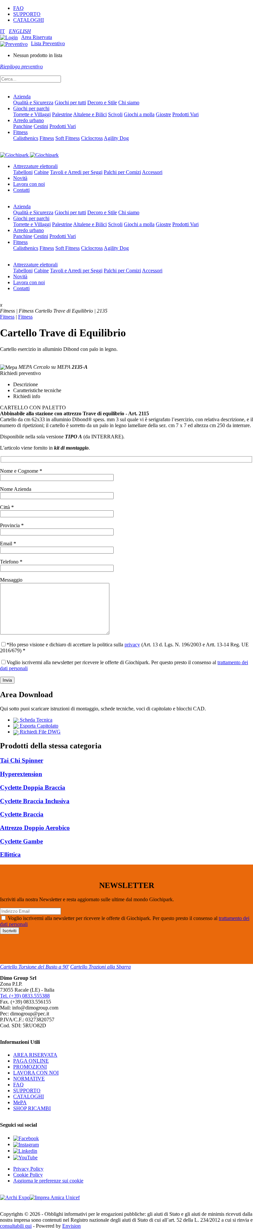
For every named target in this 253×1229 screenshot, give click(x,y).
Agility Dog (116, 138)
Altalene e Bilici (90, 114)
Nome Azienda (15, 489)
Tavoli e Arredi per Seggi (76, 172)
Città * (7, 507)
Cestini (41, 126)
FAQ (18, 8)
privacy (132, 644)
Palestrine (62, 114)
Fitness (20, 132)
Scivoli (115, 114)
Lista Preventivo (48, 43)
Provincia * (12, 525)
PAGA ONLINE (31, 1061)
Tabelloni (23, 172)
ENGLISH (20, 31)
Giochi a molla (139, 114)
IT (2, 31)
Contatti (21, 190)
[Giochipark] (29, 154)
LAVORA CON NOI (36, 1072)
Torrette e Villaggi (32, 114)
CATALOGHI (28, 20)
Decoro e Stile (102, 102)
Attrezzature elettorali (35, 166)
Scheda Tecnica (35, 720)
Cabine (41, 172)
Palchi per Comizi (122, 172)
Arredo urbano (28, 120)
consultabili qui (16, 1226)
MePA (20, 1102)
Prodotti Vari (185, 114)
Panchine (22, 126)
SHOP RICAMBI (32, 1108)
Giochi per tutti (70, 102)
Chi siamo (128, 102)
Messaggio (11, 580)
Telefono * (11, 561)
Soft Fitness (67, 138)
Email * (8, 543)
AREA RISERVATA (35, 1055)
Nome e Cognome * (21, 471)
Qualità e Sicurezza (33, 102)
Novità (20, 178)
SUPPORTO (27, 14)
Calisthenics (25, 138)
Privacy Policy (28, 1169)
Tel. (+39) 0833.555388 (25, 996)
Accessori (152, 172)
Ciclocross (92, 138)
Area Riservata (36, 37)
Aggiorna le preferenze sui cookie (48, 1180)
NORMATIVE (29, 1078)
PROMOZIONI (30, 1067)
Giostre (163, 114)
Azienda (22, 96)
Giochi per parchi (31, 108)
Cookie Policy (28, 1175)
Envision (71, 1226)
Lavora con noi (29, 184)
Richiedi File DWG (39, 731)
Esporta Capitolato (38, 726)
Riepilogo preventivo (21, 66)
